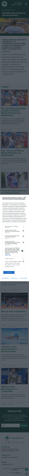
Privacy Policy (23, 278)
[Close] (25, 197)
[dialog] (14, 238)
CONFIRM (9, 272)
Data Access (14, 278)
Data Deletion (5, 278)
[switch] (23, 231)
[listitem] (14, 227)
